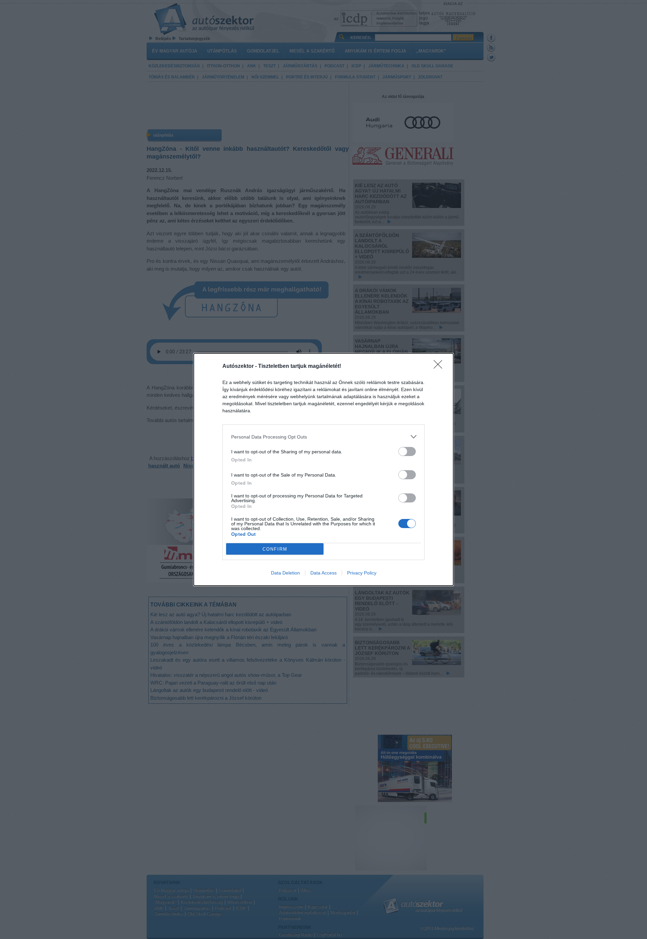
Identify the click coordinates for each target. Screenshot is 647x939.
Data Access (323, 573)
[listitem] (323, 436)
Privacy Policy (361, 573)
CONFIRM (275, 549)
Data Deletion (285, 573)
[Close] (440, 366)
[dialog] (323, 469)
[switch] (407, 451)
